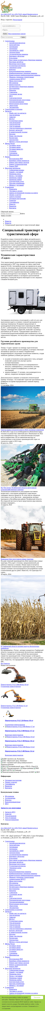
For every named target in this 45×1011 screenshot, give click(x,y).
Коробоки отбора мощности (19, 160)
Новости (12, 204)
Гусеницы (12, 151)
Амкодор (12, 117)
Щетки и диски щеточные (18, 141)
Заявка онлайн (6, 216)
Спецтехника (10, 41)
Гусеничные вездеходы (17, 66)
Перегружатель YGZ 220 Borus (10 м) (19, 720)
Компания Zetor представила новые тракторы (17, 559)
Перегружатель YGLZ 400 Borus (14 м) (19, 751)
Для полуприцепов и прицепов (20, 128)
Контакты (12, 208)
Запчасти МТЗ (10, 812)
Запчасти (8, 111)
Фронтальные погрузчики (18, 104)
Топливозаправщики (16, 102)
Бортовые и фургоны (16, 56)
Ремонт (7, 157)
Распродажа (13, 138)
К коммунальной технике (18, 132)
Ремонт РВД (13, 166)
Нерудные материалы (12, 168)
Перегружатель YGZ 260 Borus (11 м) (14, 706)
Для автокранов (15, 122)
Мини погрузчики (15, 81)
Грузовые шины (15, 147)
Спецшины (13, 153)
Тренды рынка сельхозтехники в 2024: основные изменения (22, 430)
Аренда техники (15, 197)
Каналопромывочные (12, 802)
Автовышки (13, 47)
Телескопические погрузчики (19, 100)
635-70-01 (17, 14)
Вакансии (12, 206)
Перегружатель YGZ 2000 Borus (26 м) (14, 684)
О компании (9, 187)
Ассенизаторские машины (18, 54)
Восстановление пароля (16, 34)
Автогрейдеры (14, 45)
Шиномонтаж (14, 155)
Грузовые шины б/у (16, 149)
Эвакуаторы (13, 105)
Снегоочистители (15, 98)
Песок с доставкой (15, 176)
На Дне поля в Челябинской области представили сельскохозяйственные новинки (18, 488)
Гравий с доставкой (16, 172)
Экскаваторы (14, 107)
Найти (23, 37)
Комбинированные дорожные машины (23, 73)
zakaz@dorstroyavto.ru (30, 14)
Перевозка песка (15, 174)
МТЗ (11, 96)
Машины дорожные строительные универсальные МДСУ (21, 78)
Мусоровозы (13, 83)
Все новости (5, 663)
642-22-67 (6, 14)
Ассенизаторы (10, 798)
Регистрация (17, 20)
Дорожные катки (15, 67)
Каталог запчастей (15, 130)
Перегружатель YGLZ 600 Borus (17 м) (19, 731)
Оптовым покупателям (17, 198)
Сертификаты (14, 202)
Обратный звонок (7, 211)
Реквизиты (13, 189)
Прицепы (12, 90)
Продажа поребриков (16, 183)
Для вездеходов (14, 124)
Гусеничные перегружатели (11, 686)
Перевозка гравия (15, 178)
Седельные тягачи (15, 94)
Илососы (12, 69)
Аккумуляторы (14, 115)
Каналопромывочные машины (20, 71)
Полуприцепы (14, 88)
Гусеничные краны (16, 121)
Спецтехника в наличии (13, 109)
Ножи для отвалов (15, 136)
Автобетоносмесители (17, 43)
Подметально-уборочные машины (21, 86)
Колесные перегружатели (14, 735)
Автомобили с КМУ (16, 50)
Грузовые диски (15, 145)
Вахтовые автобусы (16, 62)
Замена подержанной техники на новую (23, 193)
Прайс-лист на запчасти (17, 113)
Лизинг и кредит (15, 195)
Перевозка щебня (15, 179)
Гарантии (12, 200)
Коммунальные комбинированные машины (24, 75)
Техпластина (13, 140)
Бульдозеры (13, 58)
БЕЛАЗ (11, 119)
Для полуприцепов (12, 820)
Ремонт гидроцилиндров (18, 164)
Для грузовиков (14, 126)
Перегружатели (14, 85)
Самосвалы (13, 92)
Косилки (12, 134)
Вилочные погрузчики (17, 64)
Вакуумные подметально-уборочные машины (25, 60)
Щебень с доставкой (16, 185)
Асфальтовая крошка (16, 170)
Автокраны (13, 48)
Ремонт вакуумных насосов (19, 162)
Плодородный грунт (16, 181)
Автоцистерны (14, 52)
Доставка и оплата (15, 191)
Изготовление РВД (16, 159)
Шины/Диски (10, 143)
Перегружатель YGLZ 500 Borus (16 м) (19, 741)
